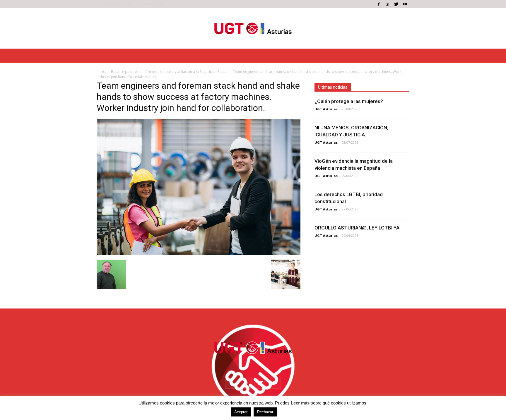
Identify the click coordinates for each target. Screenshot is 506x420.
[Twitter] (396, 4)
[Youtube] (405, 4)
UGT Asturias (326, 109)
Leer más (300, 402)
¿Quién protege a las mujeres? (348, 101)
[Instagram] (387, 4)
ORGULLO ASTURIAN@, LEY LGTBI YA (356, 228)
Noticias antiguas (156, 4)
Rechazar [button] (265, 412)
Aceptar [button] (240, 412)
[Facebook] (378, 4)
